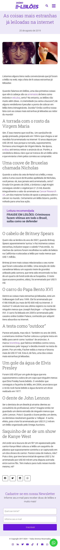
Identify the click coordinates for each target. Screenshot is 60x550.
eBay (6, 149)
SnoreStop (14, 343)
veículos (16, 97)
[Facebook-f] (37, 544)
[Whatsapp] (47, 544)
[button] (5, 478)
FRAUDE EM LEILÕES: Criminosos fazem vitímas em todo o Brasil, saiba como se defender (28, 218)
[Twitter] (22, 544)
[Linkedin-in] (17, 544)
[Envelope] (42, 544)
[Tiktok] (32, 544)
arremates (33, 94)
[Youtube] (27, 544)
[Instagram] (12, 544)
